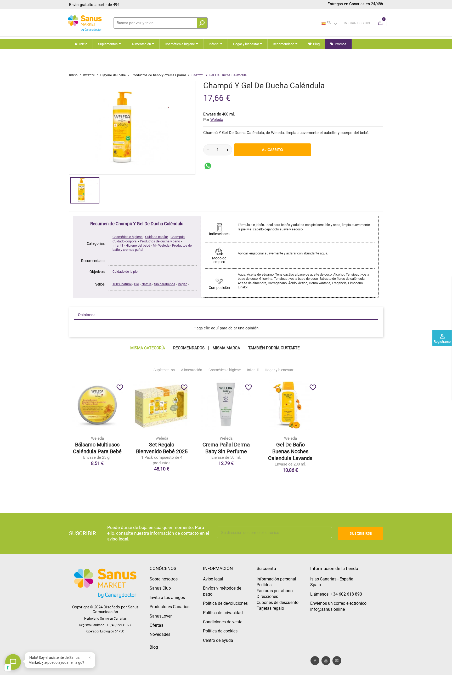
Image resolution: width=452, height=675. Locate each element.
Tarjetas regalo (270, 608)
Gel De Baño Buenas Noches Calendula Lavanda (290, 451)
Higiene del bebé (138, 245)
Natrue (146, 284)
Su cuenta (266, 568)
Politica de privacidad (223, 612)
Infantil (117, 245)
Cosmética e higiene (127, 237)
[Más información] (119, 435)
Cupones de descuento (277, 602)
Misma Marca (226, 348)
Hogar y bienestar (279, 370)
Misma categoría (147, 348)
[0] (380, 23)
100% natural (122, 284)
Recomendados (189, 348)
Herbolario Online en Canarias (105, 618)
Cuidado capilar (156, 237)
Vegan (182, 284)
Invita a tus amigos (167, 597)
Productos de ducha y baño (160, 241)
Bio (136, 284)
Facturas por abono (275, 590)
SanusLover (161, 616)
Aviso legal (213, 579)
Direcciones (267, 596)
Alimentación (191, 370)
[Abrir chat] (13, 662)
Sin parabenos (164, 284)
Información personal (276, 579)
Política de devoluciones (225, 603)
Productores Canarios (169, 606)
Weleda (164, 245)
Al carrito (272, 149)
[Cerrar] (90, 657)
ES (328, 23)
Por (213, 119)
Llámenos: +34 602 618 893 (336, 594)
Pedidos (264, 584)
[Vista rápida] (108, 435)
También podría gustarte (274, 348)
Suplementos (164, 370)
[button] (60, 660)
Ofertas (156, 625)
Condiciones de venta (222, 621)
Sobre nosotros (164, 579)
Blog (154, 647)
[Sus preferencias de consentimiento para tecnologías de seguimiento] (7, 667)
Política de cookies (220, 631)
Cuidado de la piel (125, 272)
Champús (178, 237)
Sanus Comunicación (116, 609)
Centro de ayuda (218, 640)
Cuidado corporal (124, 241)
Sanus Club (160, 588)
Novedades (160, 634)
